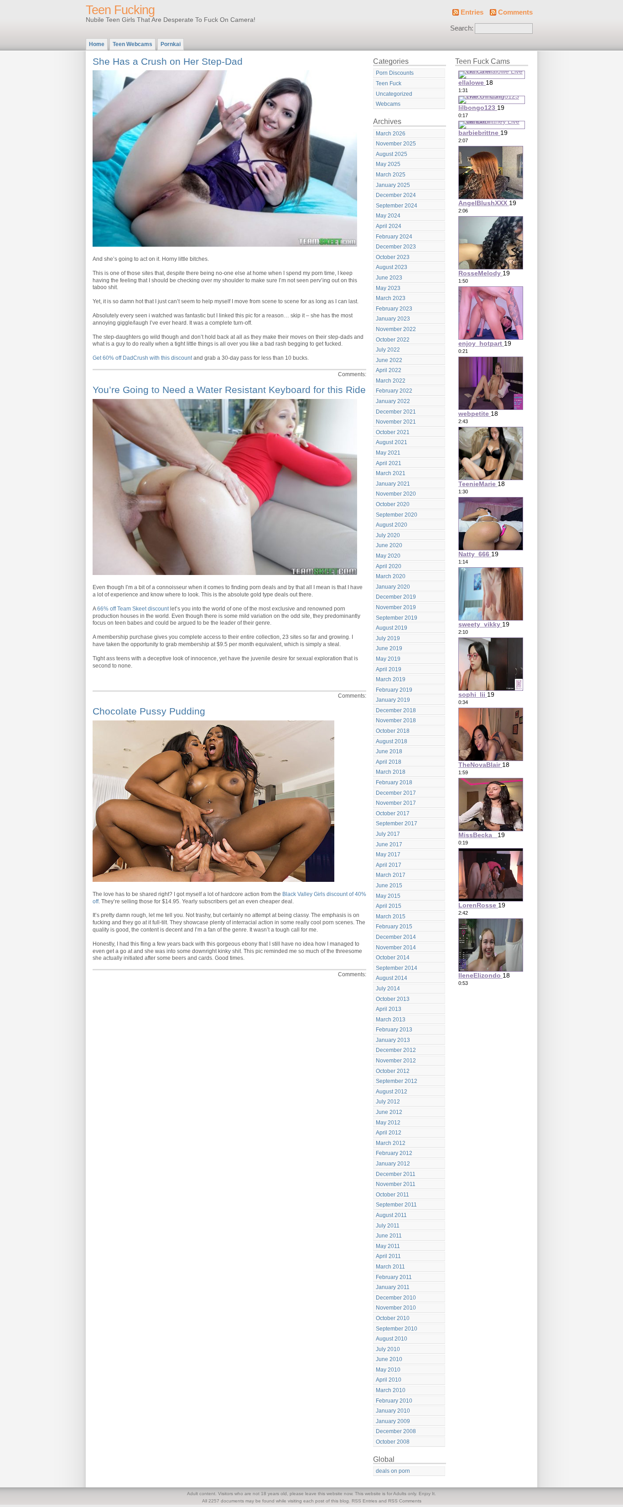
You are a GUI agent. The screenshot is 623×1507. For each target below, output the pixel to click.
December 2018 (396, 710)
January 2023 (393, 319)
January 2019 (393, 700)
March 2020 (390, 576)
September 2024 (396, 205)
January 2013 (393, 1040)
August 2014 (391, 978)
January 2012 (393, 1163)
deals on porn (393, 1471)
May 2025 (388, 164)
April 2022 (388, 370)
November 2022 (396, 329)
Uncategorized (394, 94)
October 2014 (393, 957)
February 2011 (394, 1277)
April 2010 (388, 1380)
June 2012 (389, 1112)
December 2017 (396, 793)
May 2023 (388, 288)
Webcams (388, 104)
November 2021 (396, 422)
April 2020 (388, 566)
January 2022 (393, 401)
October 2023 (393, 257)
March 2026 (390, 133)
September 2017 (396, 823)
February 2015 (394, 926)
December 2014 (396, 937)
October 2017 (393, 813)
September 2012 (396, 1081)
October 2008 (393, 1442)
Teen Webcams (132, 44)
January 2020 (393, 587)
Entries (472, 12)
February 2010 (394, 1401)
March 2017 (390, 875)
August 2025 (391, 154)
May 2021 (388, 453)
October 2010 (393, 1318)
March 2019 (390, 679)
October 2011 (392, 1194)
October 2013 (393, 999)
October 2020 (393, 504)
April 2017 (388, 865)
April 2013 (388, 1009)
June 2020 (389, 545)
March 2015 (390, 916)
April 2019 (388, 669)
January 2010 (393, 1411)
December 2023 (396, 246)
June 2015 (389, 885)
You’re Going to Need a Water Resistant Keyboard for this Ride (229, 389)
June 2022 (389, 360)
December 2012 (396, 1050)
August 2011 (391, 1215)
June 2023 (389, 277)
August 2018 (391, 741)
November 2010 (396, 1308)
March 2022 (390, 381)
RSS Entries (364, 1500)
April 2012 (388, 1132)
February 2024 (394, 236)
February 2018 (394, 782)
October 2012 (393, 1071)
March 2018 (390, 772)
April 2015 (388, 906)
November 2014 (396, 947)
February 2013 (394, 1029)
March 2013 (390, 1019)
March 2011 (390, 1267)
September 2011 (396, 1204)
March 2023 (390, 298)
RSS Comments (404, 1500)
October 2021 (393, 432)
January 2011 (393, 1287)
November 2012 (396, 1060)
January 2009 (393, 1421)
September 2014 (396, 968)
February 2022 (394, 391)
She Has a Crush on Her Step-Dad (168, 61)
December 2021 (396, 412)
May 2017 (388, 854)
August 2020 (391, 525)
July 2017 (388, 834)
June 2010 (389, 1359)
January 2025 (393, 185)
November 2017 (396, 803)
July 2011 (388, 1225)
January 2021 (393, 484)
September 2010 (396, 1329)
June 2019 (389, 648)
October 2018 (393, 731)
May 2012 (388, 1122)
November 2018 (396, 720)
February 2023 (394, 309)
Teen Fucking (120, 10)
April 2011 (388, 1256)
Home (96, 44)
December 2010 (396, 1298)
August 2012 (391, 1091)
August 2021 (391, 442)
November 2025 (396, 143)
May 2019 (388, 659)
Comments (515, 12)
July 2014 (388, 988)
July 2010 (388, 1349)
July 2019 (388, 638)
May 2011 (388, 1246)
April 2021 (388, 463)
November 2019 (396, 607)
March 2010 (390, 1390)
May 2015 (388, 896)
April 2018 (388, 762)
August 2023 (391, 267)
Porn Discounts (395, 73)
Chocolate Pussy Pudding (149, 711)
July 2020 (388, 535)
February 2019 (394, 690)
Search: (461, 28)
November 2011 (395, 1184)
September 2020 (396, 515)
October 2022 (393, 340)
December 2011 (395, 1174)
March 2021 (390, 473)
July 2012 (388, 1101)
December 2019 (396, 597)
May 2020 (388, 556)
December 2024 (396, 195)
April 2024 (388, 226)
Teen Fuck (388, 83)
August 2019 (391, 628)
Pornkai (171, 44)
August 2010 (391, 1339)
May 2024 (388, 215)
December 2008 (396, 1431)
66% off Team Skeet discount (133, 609)
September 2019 (396, 618)
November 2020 (396, 494)
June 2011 (389, 1236)
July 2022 (388, 350)
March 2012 (390, 1143)
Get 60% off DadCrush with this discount (142, 358)
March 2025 (390, 174)
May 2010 (388, 1370)
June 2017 (389, 844)
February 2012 (394, 1153)
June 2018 (389, 751)
